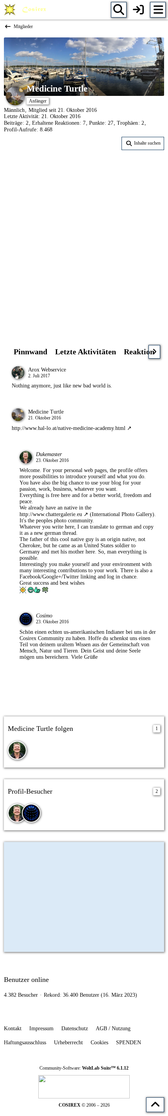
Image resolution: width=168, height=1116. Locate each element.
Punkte (96, 123)
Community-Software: (84, 1068)
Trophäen (127, 123)
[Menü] (158, 10)
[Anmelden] (138, 9)
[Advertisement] (84, 241)
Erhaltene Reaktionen (55, 123)
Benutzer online (26, 979)
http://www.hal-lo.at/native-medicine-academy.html (68, 428)
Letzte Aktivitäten (85, 351)
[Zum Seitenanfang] (155, 1104)
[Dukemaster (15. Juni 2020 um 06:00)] (17, 813)
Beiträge (13, 123)
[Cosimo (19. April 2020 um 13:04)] (31, 813)
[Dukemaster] (17, 750)
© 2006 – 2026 (84, 1105)
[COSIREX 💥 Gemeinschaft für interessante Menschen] (26, 10)
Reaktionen (143, 351)
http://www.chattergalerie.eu (51, 514)
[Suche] (119, 10)
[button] (143, 143)
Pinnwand (30, 351)
